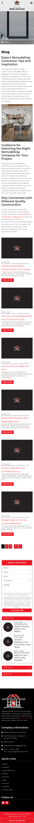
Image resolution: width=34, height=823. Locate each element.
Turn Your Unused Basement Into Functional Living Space (22, 642)
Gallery (5, 774)
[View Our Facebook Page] (3, 802)
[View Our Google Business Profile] (7, 802)
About (5, 764)
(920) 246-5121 (17, 9)
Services (6, 767)
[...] (22, 276)
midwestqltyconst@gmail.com (12, 217)
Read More (7, 280)
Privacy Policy (9, 595)
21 (16, 546)
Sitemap (6, 786)
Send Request (16, 610)
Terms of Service (20, 595)
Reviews (6, 777)
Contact (6, 783)
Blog (4, 780)
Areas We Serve (9, 770)
